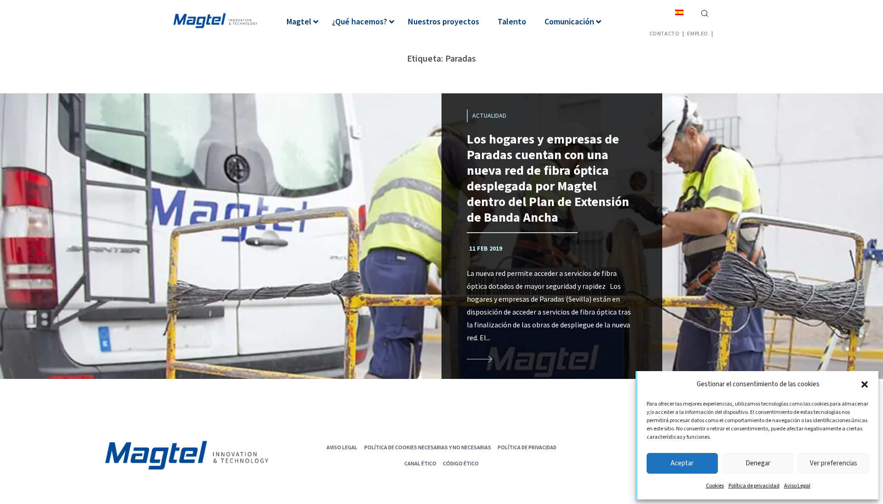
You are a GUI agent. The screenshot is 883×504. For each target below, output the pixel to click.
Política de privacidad (754, 486)
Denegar (757, 463)
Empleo (697, 33)
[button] (864, 384)
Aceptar (682, 463)
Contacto (664, 33)
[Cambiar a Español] (679, 12)
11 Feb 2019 (485, 248)
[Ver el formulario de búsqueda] (704, 12)
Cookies (715, 486)
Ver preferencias (833, 463)
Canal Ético (420, 463)
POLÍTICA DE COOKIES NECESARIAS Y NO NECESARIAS (427, 447)
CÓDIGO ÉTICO (461, 463)
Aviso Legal (797, 486)
